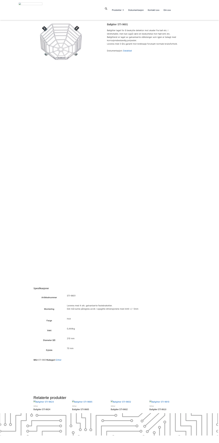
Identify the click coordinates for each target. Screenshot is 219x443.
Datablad (127, 50)
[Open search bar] (106, 8)
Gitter (58, 360)
